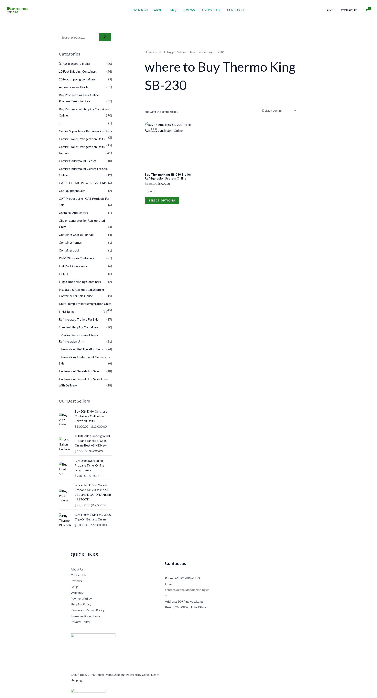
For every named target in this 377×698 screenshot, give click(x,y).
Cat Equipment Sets (72, 190)
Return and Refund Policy (87, 610)
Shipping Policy (81, 604)
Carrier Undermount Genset (77, 161)
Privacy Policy (80, 621)
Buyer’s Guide (210, 10)
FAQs (173, 10)
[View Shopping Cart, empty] (367, 10)
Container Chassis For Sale (76, 234)
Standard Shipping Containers (79, 327)
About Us (77, 569)
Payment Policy (81, 598)
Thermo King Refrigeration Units (81, 349)
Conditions (236, 10)
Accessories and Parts (74, 87)
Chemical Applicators (73, 212)
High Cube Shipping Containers (80, 281)
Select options (162, 200)
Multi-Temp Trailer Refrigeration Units (85, 303)
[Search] (105, 37)
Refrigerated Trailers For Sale (78, 319)
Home (148, 52)
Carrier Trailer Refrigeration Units (82, 139)
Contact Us (349, 10)
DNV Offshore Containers (76, 258)
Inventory (140, 10)
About (159, 10)
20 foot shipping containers (77, 79)
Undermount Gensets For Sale (79, 371)
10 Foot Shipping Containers (78, 71)
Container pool (69, 250)
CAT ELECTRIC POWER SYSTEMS (83, 183)
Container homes (70, 242)
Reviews (189, 10)
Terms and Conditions (85, 616)
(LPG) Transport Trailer (75, 63)
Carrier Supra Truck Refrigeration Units (85, 131)
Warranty (77, 592)
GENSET (65, 274)
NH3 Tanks (66, 311)
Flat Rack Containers (73, 266)
